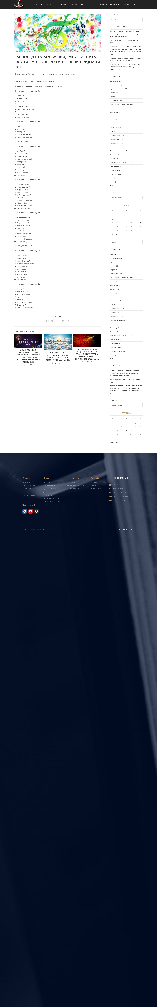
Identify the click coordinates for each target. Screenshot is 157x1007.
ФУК (111, 186)
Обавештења (114, 128)
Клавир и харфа (115, 112)
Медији (112, 120)
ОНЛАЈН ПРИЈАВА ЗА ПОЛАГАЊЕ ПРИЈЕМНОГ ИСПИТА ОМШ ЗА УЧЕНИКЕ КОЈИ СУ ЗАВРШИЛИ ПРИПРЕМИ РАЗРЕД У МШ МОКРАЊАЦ (28, 356)
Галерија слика (115, 85)
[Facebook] (24, 511)
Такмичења (114, 170)
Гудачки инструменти (117, 89)
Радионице (113, 155)
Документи (113, 97)
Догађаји (113, 93)
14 (126, 223)
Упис (111, 182)
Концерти (113, 116)
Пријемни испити (54, 74)
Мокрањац (21, 74)
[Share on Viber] (52, 321)
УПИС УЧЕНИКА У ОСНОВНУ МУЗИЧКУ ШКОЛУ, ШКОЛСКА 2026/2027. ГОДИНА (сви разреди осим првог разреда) (126, 66)
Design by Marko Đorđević (126, 529)
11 (112, 223)
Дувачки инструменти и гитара (120, 104)
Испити (112, 108)
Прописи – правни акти (117, 151)
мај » (116, 235)
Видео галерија (115, 81)
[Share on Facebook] (46, 321)
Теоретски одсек (115, 174)
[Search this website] (126, 19)
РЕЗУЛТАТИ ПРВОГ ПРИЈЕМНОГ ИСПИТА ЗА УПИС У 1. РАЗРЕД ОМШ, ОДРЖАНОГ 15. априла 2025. (57, 356)
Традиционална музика (117, 178)
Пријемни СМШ (115, 143)
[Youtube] (30, 511)
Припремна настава (116, 147)
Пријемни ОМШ (70, 74)
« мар (112, 235)
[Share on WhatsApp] (58, 321)
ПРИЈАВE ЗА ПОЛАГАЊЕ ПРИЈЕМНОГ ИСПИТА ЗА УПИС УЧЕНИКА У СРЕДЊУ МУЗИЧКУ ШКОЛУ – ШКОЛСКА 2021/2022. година (87, 354)
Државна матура (115, 100)
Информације (120, 477)
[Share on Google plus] (69, 321)
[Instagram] (36, 511)
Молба (112, 124)
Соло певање (114, 166)
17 (140, 223)
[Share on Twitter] (63, 321)
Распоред (113, 159)
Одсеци (112, 131)
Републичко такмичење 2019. (120, 162)
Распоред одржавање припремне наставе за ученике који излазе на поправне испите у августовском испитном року (124, 33)
